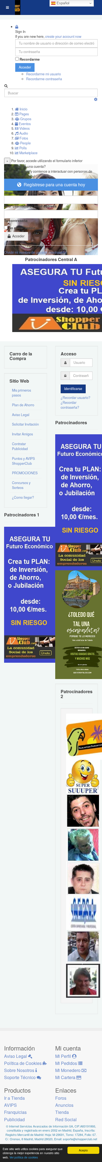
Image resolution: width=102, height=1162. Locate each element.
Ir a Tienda (14, 1098)
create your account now (63, 36)
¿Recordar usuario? (75, 397)
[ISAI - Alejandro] (83, 980)
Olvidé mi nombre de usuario (25, 252)
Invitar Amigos (22, 434)
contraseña (58, 252)
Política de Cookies (23, 1063)
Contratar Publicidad (20, 446)
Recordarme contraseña (44, 78)
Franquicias (15, 1112)
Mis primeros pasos (21, 393)
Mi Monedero (68, 1070)
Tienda (62, 1112)
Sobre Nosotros (19, 1070)
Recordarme (30, 59)
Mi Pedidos (66, 1063)
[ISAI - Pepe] (83, 946)
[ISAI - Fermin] (83, 776)
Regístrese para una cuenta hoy (53, 184)
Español (62, 3)
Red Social (66, 1119)
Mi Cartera (65, 1077)
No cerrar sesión (21, 228)
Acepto (83, 1150)
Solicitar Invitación (25, 424)
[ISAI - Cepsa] (83, 912)
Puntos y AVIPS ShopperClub (23, 461)
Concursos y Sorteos (21, 485)
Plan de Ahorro (23, 404)
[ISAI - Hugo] (83, 810)
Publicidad (14, 1119)
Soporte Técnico (20, 1077)
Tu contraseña (15, 220)
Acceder (25, 67)
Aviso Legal (20, 414)
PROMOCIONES (25, 472)
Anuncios (64, 1105)
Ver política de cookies (24, 1157)
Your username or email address (30, 206)
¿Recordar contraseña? (70, 405)
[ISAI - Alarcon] (83, 878)
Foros (60, 1098)
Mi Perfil (63, 1056)
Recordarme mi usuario (43, 74)
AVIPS (10, 1105)
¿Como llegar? (23, 497)
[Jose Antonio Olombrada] (31, 594)
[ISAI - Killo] (83, 844)
